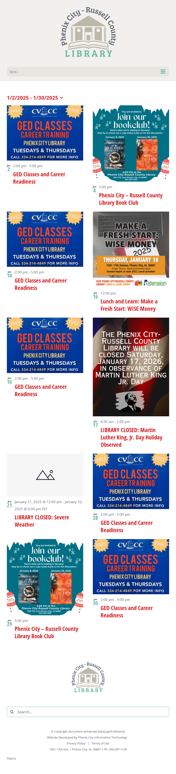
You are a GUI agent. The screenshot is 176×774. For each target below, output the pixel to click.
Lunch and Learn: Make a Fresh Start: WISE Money (129, 304)
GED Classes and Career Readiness (39, 177)
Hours (11, 758)
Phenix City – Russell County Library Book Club (130, 198)
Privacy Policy (76, 743)
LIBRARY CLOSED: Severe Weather (42, 520)
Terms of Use (100, 743)
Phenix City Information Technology (102, 737)
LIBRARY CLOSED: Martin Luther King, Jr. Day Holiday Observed (131, 437)
